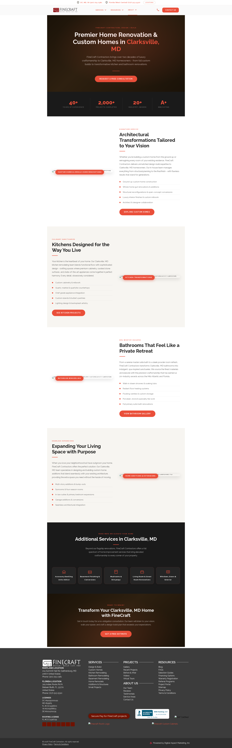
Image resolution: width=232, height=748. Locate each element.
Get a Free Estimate (116, 634)
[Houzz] (68, 724)
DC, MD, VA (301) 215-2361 (91, 2)
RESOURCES (117, 10)
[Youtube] (73, 724)
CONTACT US (170, 10)
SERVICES (101, 10)
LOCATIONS (149, 2)
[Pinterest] (58, 724)
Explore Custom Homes (137, 212)
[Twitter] (54, 724)
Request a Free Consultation (116, 79)
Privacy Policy (47, 744)
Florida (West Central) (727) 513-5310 (124, 2)
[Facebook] (44, 724)
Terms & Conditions (61, 744)
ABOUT (132, 10)
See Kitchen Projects (69, 313)
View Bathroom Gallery (137, 414)
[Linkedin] (49, 724)
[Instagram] (63, 724)
